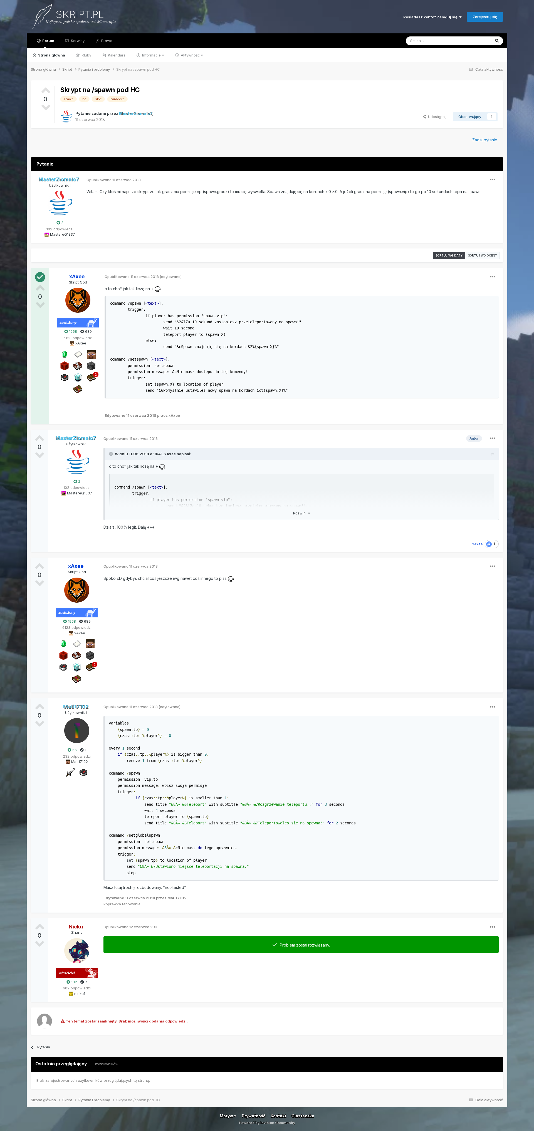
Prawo (106, 40)
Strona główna (51, 55)
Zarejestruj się (485, 16)
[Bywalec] (91, 365)
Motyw (227, 1115)
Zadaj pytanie (484, 139)
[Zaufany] (91, 353)
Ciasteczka (302, 1115)
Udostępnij (436, 116)
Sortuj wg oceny (482, 255)
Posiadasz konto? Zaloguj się (431, 17)
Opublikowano (113, 180)
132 (73, 982)
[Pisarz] (77, 365)
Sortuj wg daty (449, 255)
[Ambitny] (64, 365)
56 (74, 750)
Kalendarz (116, 55)
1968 (72, 331)
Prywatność (253, 1115)
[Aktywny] (77, 353)
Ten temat (474, 41)
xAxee (170, 454)
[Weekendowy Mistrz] (70, 772)
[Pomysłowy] (77, 377)
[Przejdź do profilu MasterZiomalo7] (66, 116)
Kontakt (278, 1115)
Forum (47, 40)
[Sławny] (64, 353)
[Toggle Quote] (111, 454)
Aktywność (190, 55)
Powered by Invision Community (267, 1123)
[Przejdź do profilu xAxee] (77, 300)
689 (88, 331)
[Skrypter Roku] (77, 388)
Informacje (151, 55)
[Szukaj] (497, 40)
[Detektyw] (64, 377)
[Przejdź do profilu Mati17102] (76, 730)
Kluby (86, 55)
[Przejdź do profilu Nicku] (76, 950)
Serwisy (77, 40)
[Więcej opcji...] (492, 179)
